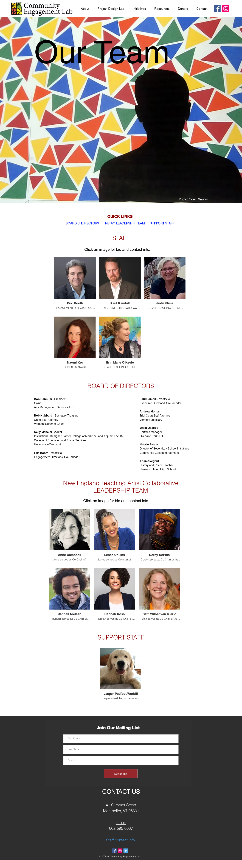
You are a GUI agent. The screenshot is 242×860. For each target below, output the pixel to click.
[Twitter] (125, 850)
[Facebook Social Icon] (114, 850)
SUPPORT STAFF (162, 223)
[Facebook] (217, 8)
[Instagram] (225, 8)
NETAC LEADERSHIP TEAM (125, 223)
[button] (85, 8)
